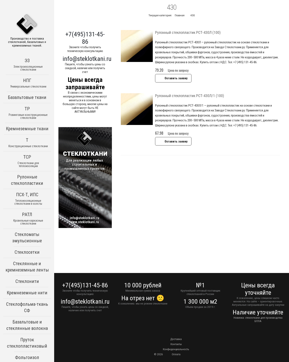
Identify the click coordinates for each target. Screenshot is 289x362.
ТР (28, 112)
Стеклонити (27, 281)
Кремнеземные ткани (27, 128)
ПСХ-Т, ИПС (28, 198)
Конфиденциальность (176, 349)
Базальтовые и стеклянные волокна (27, 325)
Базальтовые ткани (27, 97)
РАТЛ (28, 218)
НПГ (28, 83)
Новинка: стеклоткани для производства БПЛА (258, 319)
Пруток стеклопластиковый (27, 343)
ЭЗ (28, 64)
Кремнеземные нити (27, 292)
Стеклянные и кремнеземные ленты (27, 267)
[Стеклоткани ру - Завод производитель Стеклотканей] (27, 31)
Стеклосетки (27, 252)
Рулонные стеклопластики (27, 180)
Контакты (176, 344)
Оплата (176, 354)
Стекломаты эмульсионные (27, 237)
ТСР (28, 161)
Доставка (176, 339)
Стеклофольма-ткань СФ (27, 307)
